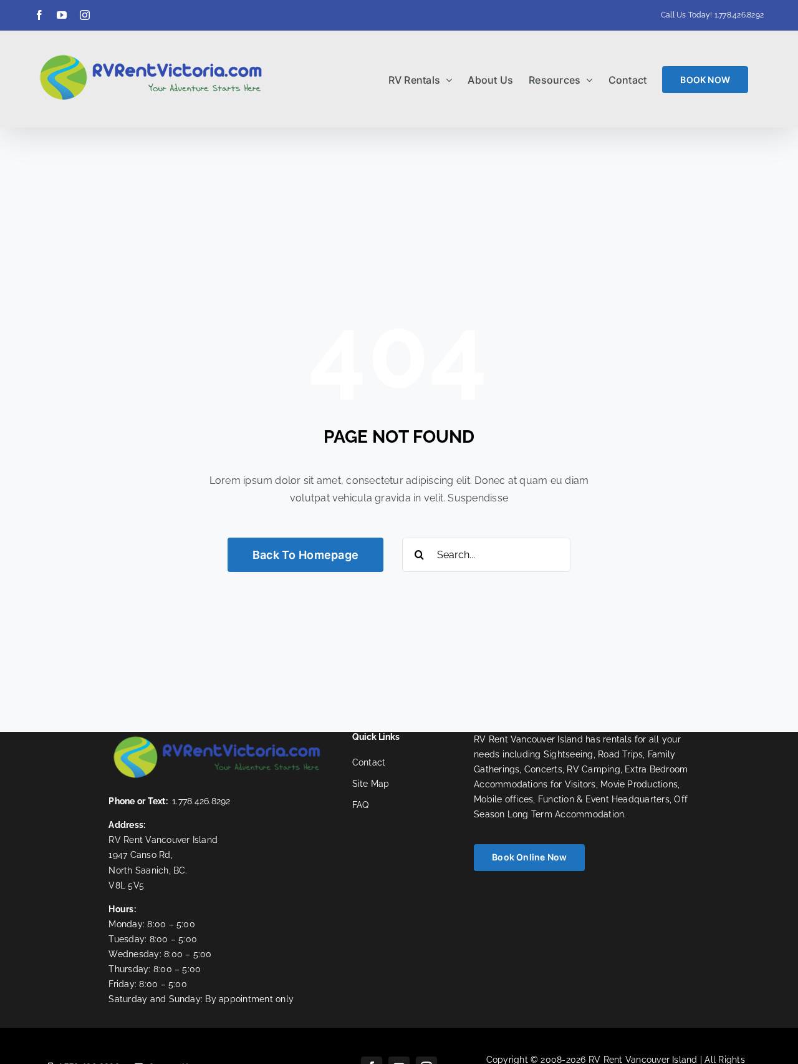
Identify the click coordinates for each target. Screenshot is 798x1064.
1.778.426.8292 (739, 15)
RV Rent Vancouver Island (163, 840)
